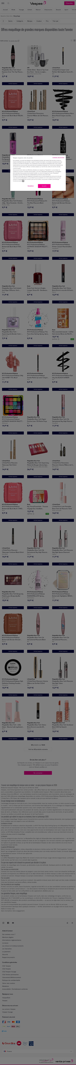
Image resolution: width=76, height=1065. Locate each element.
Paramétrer (31, 186)
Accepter (44, 186)
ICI (23, 181)
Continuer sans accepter (58, 157)
